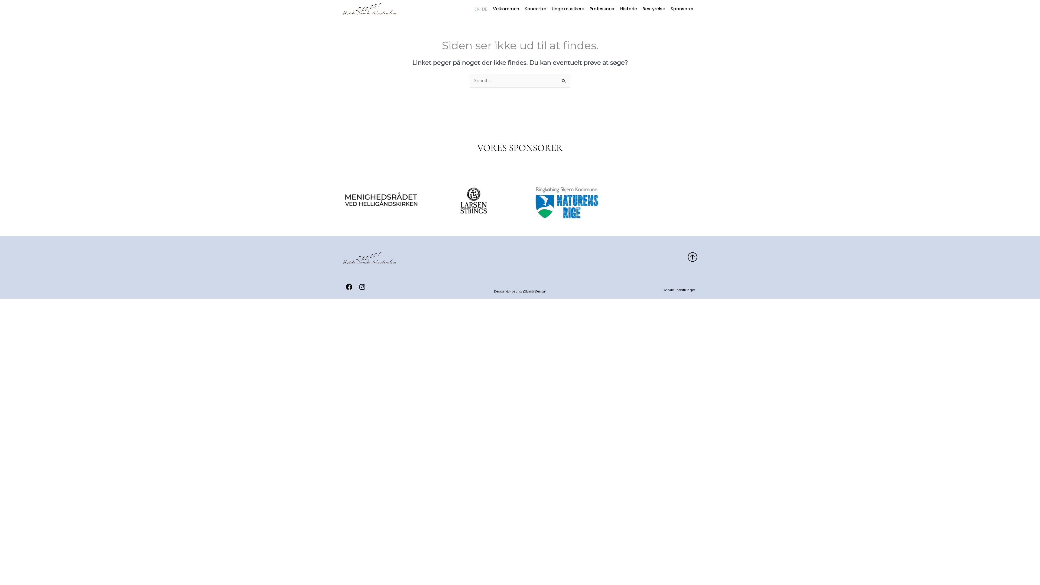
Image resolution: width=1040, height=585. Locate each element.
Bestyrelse (653, 9)
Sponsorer (682, 9)
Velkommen (506, 9)
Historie (628, 9)
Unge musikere (568, 9)
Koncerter (535, 9)
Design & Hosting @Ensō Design (520, 291)
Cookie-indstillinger (678, 290)
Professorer (602, 9)
